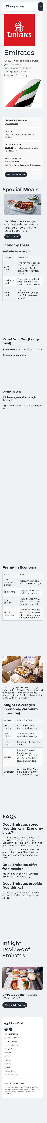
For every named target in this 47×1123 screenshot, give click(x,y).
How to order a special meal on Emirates (19, 135)
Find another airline (16, 174)
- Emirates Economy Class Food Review (21, 149)
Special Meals (13, 236)
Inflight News (10, 1049)
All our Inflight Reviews (15, 1005)
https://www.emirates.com (27, 165)
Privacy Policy (10, 1071)
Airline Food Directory (13, 1038)
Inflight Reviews (11, 1041)
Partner (7, 1060)
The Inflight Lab (11, 1045)
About (7, 1056)
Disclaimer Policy (11, 1075)
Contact (7, 1064)
